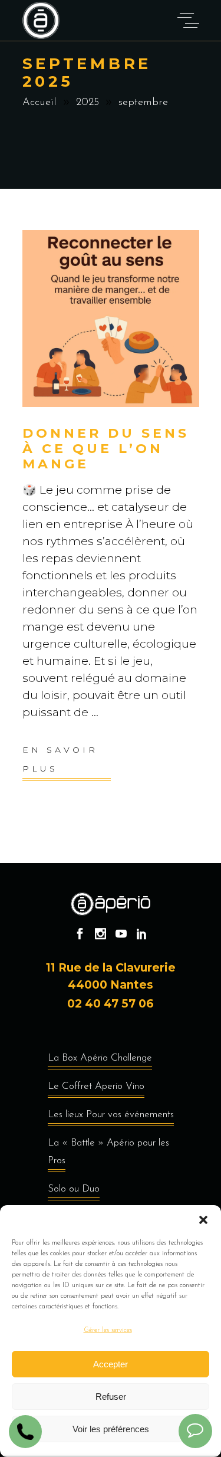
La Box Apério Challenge (100, 1058)
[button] (203, 1220)
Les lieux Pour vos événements (111, 1115)
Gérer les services (108, 1330)
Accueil (39, 102)
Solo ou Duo (74, 1189)
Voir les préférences (110, 1429)
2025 (87, 102)
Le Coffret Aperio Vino (96, 1086)
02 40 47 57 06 (110, 1003)
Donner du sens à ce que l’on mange (106, 448)
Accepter (110, 1364)
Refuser (110, 1397)
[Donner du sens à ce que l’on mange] (110, 318)
